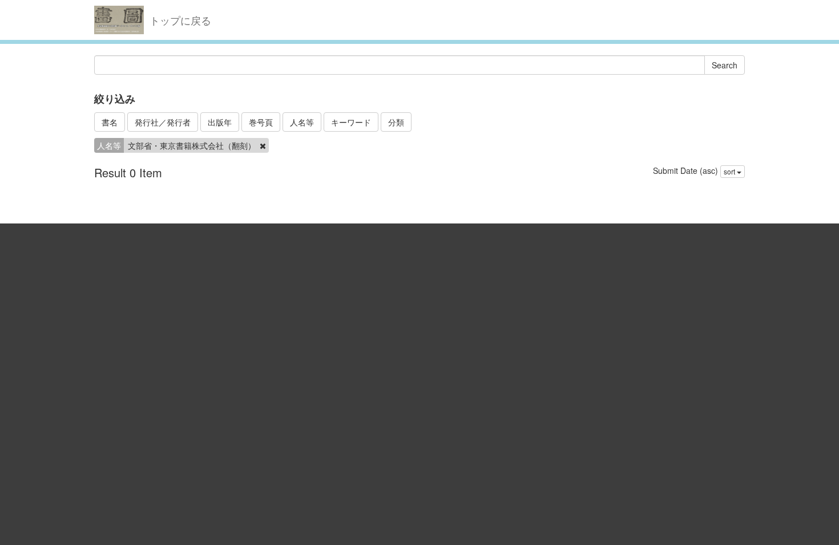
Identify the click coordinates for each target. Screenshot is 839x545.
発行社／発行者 (163, 122)
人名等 (302, 122)
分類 (396, 122)
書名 (110, 122)
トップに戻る (180, 20)
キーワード (351, 122)
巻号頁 (261, 122)
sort (730, 171)
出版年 (220, 122)
